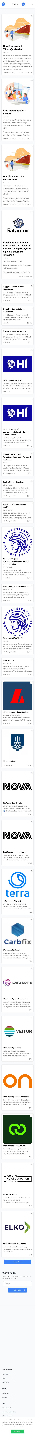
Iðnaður (5, 258)
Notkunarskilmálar (7, 1416)
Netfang (7, 1284)
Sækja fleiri (17, 1262)
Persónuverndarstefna (8, 1412)
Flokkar (4, 1378)
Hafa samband (6, 1408)
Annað (5, 463)
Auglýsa (4, 1397)
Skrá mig (17, 1290)
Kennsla (5, 52)
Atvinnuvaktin (6, 1374)
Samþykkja (17, 1431)
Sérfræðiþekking (8, 485)
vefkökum (21, 1427)
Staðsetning (5, 1382)
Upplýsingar (5, 1393)
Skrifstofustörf (7, 663)
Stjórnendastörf (8, 510)
